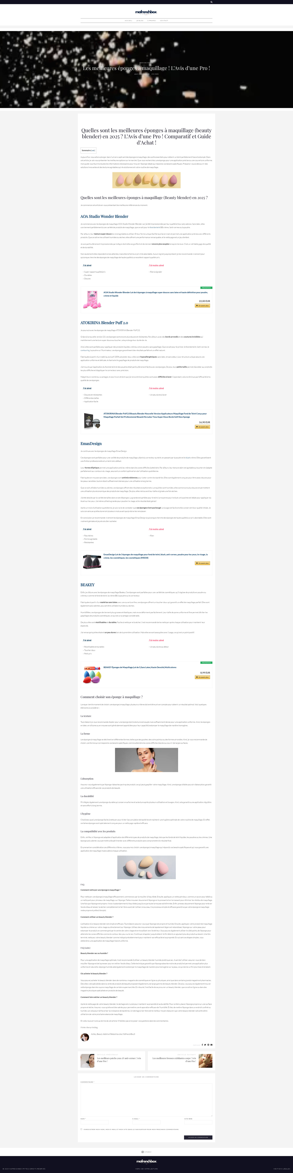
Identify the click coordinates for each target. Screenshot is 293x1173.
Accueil (128, 20)
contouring (85, 350)
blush (188, 457)
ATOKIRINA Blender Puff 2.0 (104, 322)
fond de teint (155, 227)
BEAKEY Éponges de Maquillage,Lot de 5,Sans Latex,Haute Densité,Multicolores (140, 667)
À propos (152, 20)
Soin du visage (146, 63)
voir (93, 150)
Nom (83, 1119)
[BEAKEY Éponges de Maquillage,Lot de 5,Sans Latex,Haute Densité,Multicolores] (92, 675)
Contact (164, 20)
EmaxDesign (91, 443)
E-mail (136, 1119)
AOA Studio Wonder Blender (104, 216)
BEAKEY (87, 584)
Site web (188, 1119)
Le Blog (139, 20)
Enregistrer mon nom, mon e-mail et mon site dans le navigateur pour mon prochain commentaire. (131, 1129)
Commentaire (88, 1082)
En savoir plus (204, 306)
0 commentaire (143, 74)
